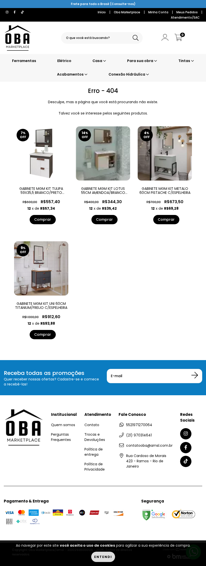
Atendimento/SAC (185, 17)
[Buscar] (135, 38)
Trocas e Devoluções (94, 437)
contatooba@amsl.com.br (149, 445)
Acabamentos (70, 74)
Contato (91, 424)
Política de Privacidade (94, 467)
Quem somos (63, 424)
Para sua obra (140, 60)
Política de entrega (93, 452)
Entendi (103, 557)
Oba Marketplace (127, 12)
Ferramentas (24, 60)
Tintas (184, 60)
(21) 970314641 (139, 435)
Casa (97, 60)
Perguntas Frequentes (61, 437)
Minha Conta (158, 12)
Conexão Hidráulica (127, 74)
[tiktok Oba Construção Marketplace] (22, 12)
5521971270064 (139, 424)
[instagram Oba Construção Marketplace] (7, 12)
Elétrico (64, 60)
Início (102, 12)
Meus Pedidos (187, 12)
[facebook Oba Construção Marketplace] (15, 12)
